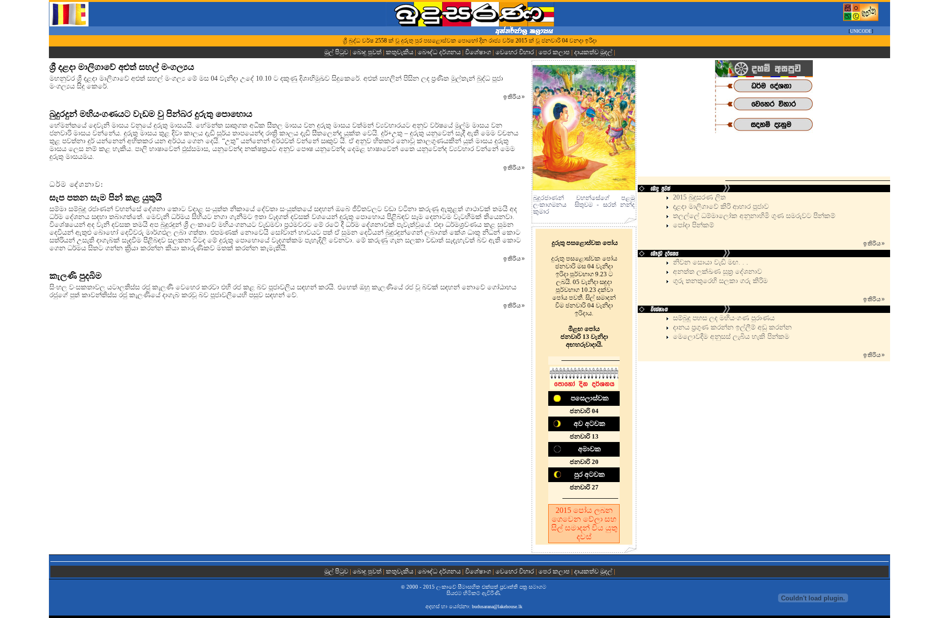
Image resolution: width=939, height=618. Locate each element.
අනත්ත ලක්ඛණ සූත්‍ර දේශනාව (717, 271)
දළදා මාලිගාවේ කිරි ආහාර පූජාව (721, 206)
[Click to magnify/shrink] (584, 127)
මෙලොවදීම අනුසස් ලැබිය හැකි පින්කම (731, 336)
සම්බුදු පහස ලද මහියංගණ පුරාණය (724, 318)
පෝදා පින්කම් (693, 225)
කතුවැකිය (399, 52)
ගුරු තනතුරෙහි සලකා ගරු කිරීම (720, 281)
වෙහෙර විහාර (514, 52)
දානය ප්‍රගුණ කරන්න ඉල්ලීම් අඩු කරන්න (732, 327)
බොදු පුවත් (367, 52)
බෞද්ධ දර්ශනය (439, 52)
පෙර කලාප (554, 52)
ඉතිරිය (514, 96)
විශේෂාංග (478, 52)
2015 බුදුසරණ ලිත (699, 197)
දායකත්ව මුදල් (593, 52)
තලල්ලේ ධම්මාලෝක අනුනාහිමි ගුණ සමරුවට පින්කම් (754, 216)
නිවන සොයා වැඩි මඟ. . (709, 262)
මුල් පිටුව (337, 52)
